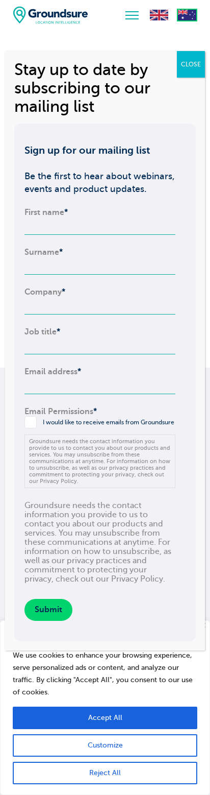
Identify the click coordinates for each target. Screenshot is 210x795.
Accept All (105, 717)
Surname (43, 252)
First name (46, 212)
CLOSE (191, 64)
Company (44, 292)
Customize (105, 745)
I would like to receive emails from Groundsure (108, 422)
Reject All (105, 773)
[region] (105, 707)
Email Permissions (60, 411)
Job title (42, 331)
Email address (52, 371)
